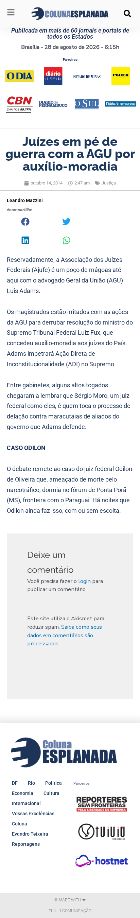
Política (53, 783)
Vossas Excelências (33, 813)
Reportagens (26, 844)
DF (15, 783)
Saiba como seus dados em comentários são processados (64, 635)
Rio (31, 783)
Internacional (26, 803)
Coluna (19, 823)
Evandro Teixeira (30, 834)
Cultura (51, 793)
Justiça (109, 182)
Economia (22, 793)
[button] (127, 13)
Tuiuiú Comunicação (70, 911)
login (84, 581)
